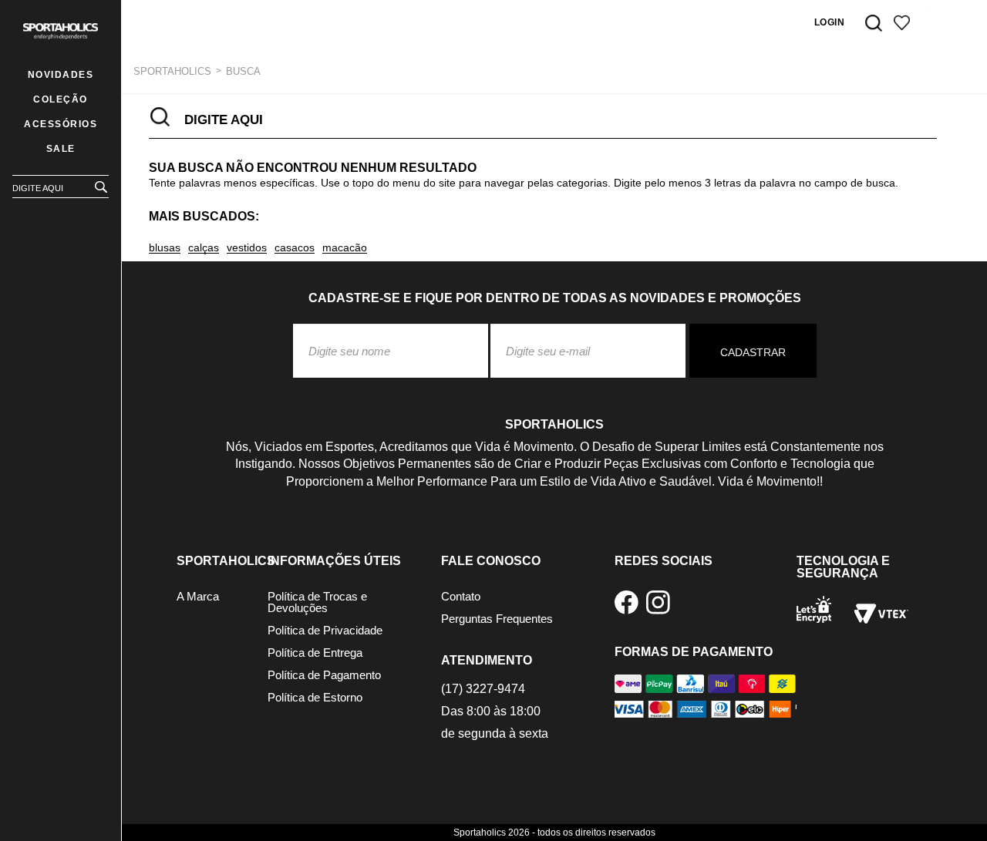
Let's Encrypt (814, 609)
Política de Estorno (315, 697)
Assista (963, 20)
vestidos (247, 247)
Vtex (881, 614)
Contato (460, 596)
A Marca (198, 596)
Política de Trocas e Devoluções (317, 602)
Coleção (60, 99)
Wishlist (902, 22)
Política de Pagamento (324, 674)
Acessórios (60, 124)
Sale (61, 148)
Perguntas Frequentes (497, 618)
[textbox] (60, 186)
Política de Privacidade (325, 630)
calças (203, 247)
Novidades (61, 74)
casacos (295, 247)
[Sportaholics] (60, 31)
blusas (164, 247)
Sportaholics (172, 71)
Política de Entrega (315, 652)
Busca (243, 71)
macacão (344, 247)
